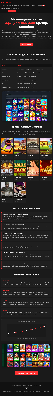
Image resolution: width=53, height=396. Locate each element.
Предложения (26, 5)
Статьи (20, 5)
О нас (13, 385)
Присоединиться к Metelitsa (26, 373)
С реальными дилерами (11, 5)
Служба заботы (15, 8)
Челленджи (33, 5)
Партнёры (41, 5)
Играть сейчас (26, 44)
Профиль (4, 11)
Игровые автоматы (5, 8)
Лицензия (18, 385)
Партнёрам (30, 385)
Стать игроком (12, 11)
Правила (24, 385)
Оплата (3, 5)
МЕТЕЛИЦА (7, 2)
